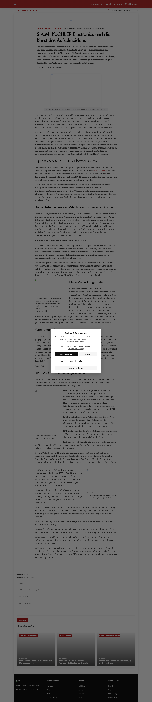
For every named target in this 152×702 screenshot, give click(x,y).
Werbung (70, 361)
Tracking (60, 361)
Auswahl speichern (76, 368)
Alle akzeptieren (66, 354)
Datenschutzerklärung (76, 349)
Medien (80, 361)
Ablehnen (88, 354)
